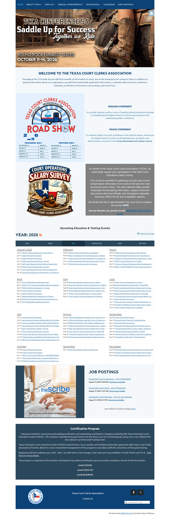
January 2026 (24, 249)
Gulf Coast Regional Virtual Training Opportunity (39, 264)
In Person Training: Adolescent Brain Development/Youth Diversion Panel (141, 264)
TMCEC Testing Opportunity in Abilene (128, 307)
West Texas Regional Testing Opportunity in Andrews (88, 328)
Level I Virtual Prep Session (32, 255)
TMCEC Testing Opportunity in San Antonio (130, 253)
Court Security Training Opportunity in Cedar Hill (86, 331)
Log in (151, 13)
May (65, 279)
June (112, 279)
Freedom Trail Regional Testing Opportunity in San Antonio (136, 258)
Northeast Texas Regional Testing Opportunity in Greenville (136, 326)
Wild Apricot (127, 513)
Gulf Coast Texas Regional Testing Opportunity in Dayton (42, 299)
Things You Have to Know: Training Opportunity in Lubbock (135, 302)
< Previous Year (96, 243)
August (67, 314)
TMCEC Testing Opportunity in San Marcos (37, 253)
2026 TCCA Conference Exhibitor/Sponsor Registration (42, 285)
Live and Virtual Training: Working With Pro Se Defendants (43, 320)
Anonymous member (117, 382)
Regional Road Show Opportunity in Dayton (38, 296)
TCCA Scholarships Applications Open (35, 282)
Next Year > (143, 243)
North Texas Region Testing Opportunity (83, 350)
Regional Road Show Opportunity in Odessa (84, 282)
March (112, 249)
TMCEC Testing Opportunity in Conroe (36, 288)
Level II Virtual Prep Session (32, 258)
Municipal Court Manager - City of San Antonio (110, 397)
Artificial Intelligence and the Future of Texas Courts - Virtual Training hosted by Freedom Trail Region (106, 317)
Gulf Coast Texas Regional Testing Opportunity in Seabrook (90, 337)
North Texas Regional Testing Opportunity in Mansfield (134, 288)
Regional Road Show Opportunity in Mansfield (131, 285)
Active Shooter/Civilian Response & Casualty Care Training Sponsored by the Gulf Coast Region (103, 291)
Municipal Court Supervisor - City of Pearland (110, 379)
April (19, 279)
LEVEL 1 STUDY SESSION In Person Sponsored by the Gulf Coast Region (140, 267)
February (68, 249)
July (19, 314)
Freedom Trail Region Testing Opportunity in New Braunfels (136, 305)
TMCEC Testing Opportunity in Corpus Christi (85, 293)
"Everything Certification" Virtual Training (129, 337)
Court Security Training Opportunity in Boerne (85, 296)
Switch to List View (147, 233)
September (115, 314)
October (21, 346)
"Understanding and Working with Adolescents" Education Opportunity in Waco (51, 337)
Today (120, 243)
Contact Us (88, 498)
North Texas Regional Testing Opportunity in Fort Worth (88, 261)
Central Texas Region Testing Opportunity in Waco (40, 334)
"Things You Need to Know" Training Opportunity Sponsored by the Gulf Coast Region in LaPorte (104, 334)
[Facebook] (134, 492)
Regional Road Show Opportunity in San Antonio (132, 255)
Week (27, 243)
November (69, 346)
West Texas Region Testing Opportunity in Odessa (86, 255)
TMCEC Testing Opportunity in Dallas (128, 261)
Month (50, 243)
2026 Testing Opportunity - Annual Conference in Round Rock (44, 358)
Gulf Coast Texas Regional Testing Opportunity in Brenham (43, 340)
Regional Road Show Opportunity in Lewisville (131, 293)
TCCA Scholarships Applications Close (35, 302)
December (115, 346)
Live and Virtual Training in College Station (129, 320)
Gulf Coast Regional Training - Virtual (35, 261)
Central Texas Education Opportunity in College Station (42, 272)
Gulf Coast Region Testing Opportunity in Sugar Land (134, 350)
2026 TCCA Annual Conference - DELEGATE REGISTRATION (43, 355)
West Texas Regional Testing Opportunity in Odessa (87, 285)
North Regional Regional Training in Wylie (129, 331)
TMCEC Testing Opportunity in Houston (82, 264)
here (133, 408)
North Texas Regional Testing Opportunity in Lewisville (134, 291)
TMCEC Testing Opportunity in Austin (35, 267)
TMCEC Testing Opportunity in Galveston (83, 253)
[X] (141, 492)
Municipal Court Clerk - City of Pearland (107, 388)
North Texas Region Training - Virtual (35, 328)
